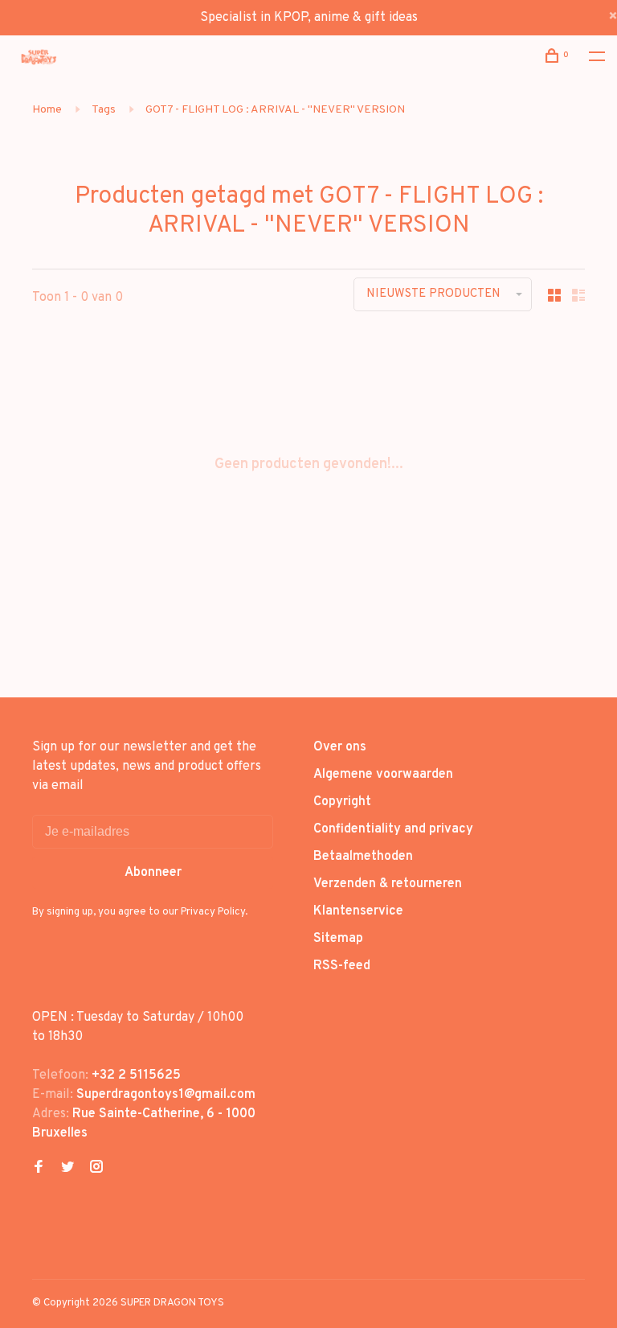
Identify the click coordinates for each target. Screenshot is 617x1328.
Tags (104, 110)
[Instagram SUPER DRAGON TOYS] (96, 1169)
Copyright (342, 802)
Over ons (339, 747)
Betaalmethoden (363, 857)
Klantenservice (358, 911)
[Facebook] (38, 1169)
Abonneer (153, 873)
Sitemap (338, 939)
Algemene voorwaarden (383, 775)
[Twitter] (67, 1169)
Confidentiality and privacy (393, 829)
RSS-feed (341, 966)
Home (47, 110)
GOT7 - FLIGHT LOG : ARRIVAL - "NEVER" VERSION (275, 110)
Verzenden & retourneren (387, 884)
